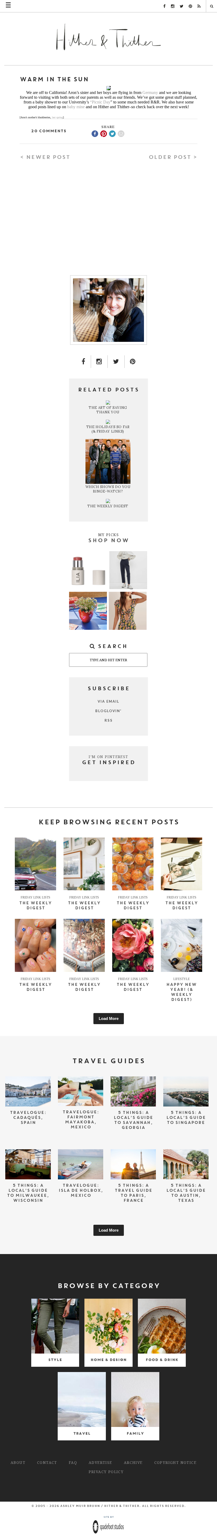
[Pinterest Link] (190, 6)
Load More (109, 1018)
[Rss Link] (199, 6)
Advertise (100, 1462)
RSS (109, 720)
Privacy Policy (106, 1471)
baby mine (76, 107)
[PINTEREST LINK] (133, 361)
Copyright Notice (175, 1462)
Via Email (108, 701)
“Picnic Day (100, 102)
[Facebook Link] (164, 6)
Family (135, 1433)
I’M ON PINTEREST (108, 756)
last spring (57, 117)
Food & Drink (162, 1360)
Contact (47, 1462)
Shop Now (108, 540)
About (18, 1462)
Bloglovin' (108, 711)
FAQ (73, 1462)
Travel (82, 1433)
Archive (133, 1462)
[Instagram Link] (172, 6)
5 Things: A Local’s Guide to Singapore (186, 1118)
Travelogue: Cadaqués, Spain (28, 1118)
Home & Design (108, 1360)
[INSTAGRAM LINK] (99, 361)
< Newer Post (45, 157)
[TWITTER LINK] (116, 361)
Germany (150, 92)
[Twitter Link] (181, 6)
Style (55, 1360)
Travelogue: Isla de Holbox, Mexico (80, 1191)
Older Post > (172, 157)
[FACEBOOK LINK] (83, 361)
